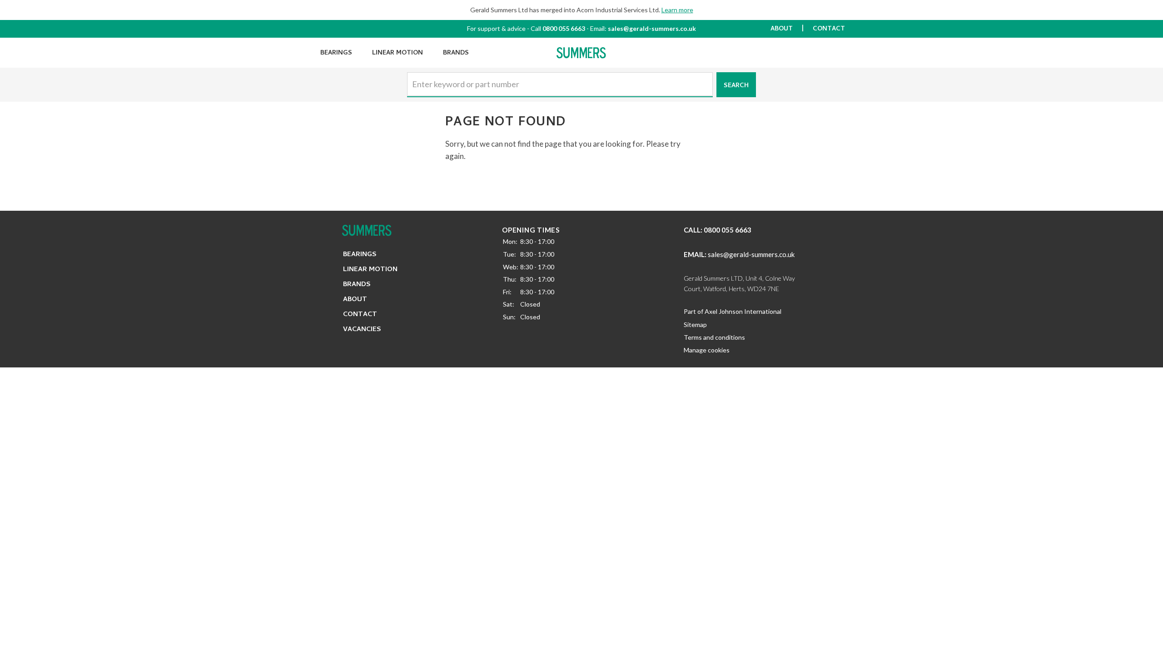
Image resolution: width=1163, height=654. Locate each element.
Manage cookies (707, 350)
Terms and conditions (714, 337)
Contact (829, 29)
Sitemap (695, 324)
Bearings (336, 53)
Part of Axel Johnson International (732, 311)
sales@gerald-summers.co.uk (652, 28)
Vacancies (362, 329)
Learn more (677, 10)
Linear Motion (397, 53)
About (781, 29)
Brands (456, 53)
